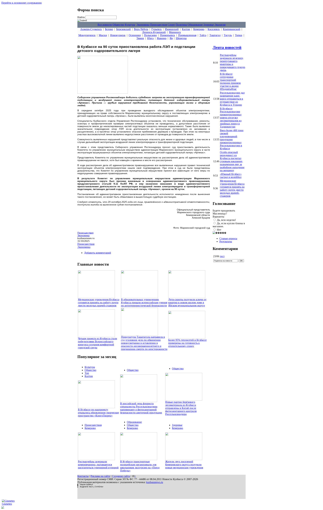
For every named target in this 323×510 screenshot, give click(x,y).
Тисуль (228, 35)
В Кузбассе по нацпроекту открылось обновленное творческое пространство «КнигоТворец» (98, 412)
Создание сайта (121, 476)
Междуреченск (87, 35)
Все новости (105, 24)
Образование (195, 24)
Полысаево (150, 35)
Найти (81, 17)
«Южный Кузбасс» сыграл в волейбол (231, 176)
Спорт (171, 24)
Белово (109, 29)
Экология (219, 24)
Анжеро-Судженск (91, 29)
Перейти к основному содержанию (21, 2)
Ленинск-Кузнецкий (154, 32)
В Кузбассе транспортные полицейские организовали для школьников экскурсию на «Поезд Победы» (139, 466)
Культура (130, 24)
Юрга (150, 38)
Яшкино (161, 38)
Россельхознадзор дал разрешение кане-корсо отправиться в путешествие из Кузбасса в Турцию (232, 98)
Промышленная (187, 35)
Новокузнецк (117, 35)
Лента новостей (227, 47)
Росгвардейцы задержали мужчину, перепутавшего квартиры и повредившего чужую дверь (232, 63)
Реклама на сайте (100, 476)
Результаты (225, 241)
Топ (87, 373)
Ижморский (172, 29)
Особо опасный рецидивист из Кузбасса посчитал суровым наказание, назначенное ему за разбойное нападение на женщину (232, 161)
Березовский (123, 29)
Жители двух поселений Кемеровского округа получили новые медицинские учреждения (184, 464)
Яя (171, 38)
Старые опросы (228, 238)
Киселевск (214, 29)
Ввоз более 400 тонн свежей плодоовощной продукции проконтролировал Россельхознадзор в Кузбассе (231, 139)
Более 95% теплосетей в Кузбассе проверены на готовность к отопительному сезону (187, 343)
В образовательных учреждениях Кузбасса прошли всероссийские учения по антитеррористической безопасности (144, 302)
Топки (238, 35)
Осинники (135, 35)
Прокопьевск (167, 35)
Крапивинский (231, 29)
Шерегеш (181, 38)
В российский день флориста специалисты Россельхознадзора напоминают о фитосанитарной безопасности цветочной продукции (141, 408)
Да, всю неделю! (226, 220)
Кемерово (198, 29)
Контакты (83, 476)
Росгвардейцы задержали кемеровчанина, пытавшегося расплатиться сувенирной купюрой (98, 464)
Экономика (142, 24)
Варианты (218, 216)
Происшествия (158, 24)
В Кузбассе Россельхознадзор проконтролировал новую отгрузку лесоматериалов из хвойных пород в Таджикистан (230, 117)
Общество (118, 24)
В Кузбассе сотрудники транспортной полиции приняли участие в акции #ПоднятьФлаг (230, 81)
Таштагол (215, 35)
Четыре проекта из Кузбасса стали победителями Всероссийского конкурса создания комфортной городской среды (97, 343)
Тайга (203, 35)
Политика (181, 24)
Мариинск (175, 32)
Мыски (103, 35)
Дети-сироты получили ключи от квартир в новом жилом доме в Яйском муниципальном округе (187, 302)
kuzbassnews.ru (154, 482)
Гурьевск (156, 29)
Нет (219, 229)
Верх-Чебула (141, 29)
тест (222, 256)
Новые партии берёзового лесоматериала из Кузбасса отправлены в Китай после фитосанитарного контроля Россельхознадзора (180, 408)
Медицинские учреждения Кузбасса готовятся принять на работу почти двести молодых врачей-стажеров (98, 302)
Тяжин (140, 38)
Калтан (186, 29)
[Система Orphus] (90, 486)
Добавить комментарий (97, 252)
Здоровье (208, 24)
